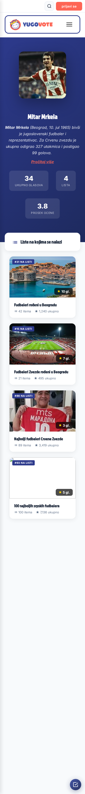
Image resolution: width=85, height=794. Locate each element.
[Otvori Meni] (69, 24)
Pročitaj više (42, 161)
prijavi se (69, 6)
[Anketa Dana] (75, 784)
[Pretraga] (49, 6)
